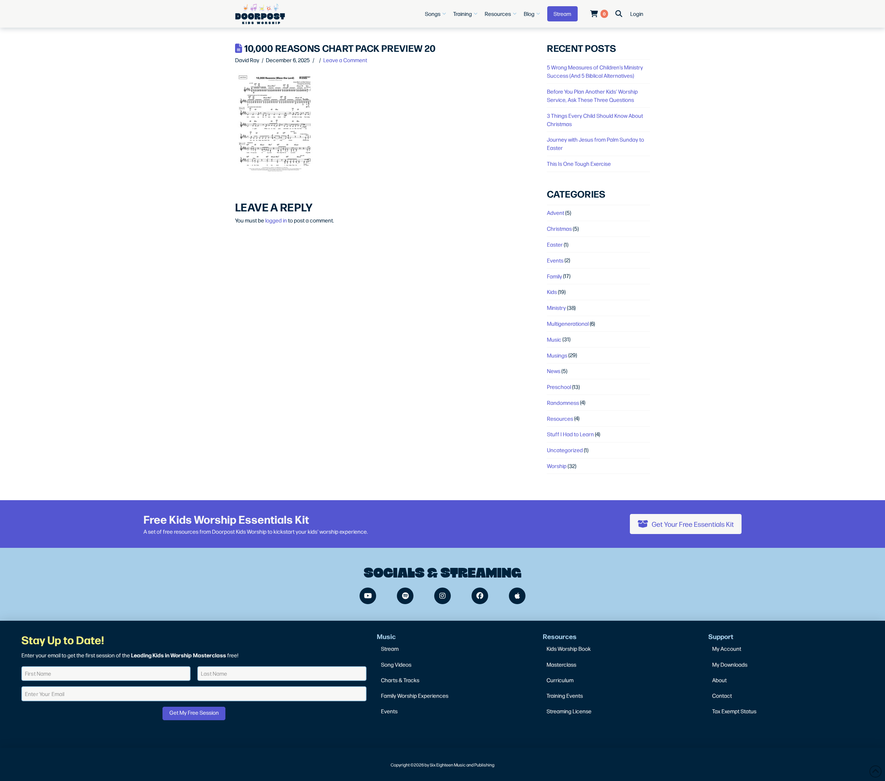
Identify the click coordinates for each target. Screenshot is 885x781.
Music (554, 339)
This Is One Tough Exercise (579, 163)
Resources (560, 418)
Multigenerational (568, 323)
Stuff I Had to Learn (570, 434)
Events (555, 260)
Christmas (559, 228)
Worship (557, 465)
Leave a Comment (345, 60)
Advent (555, 212)
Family (554, 276)
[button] (436, 14)
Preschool (559, 386)
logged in (276, 220)
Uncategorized (565, 450)
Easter (555, 244)
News (553, 370)
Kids (552, 291)
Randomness (563, 402)
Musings (557, 355)
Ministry (556, 307)
